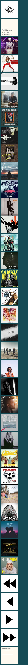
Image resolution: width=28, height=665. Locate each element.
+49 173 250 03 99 (7, 32)
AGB (3, 650)
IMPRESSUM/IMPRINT (6, 648)
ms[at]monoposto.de (7, 34)
